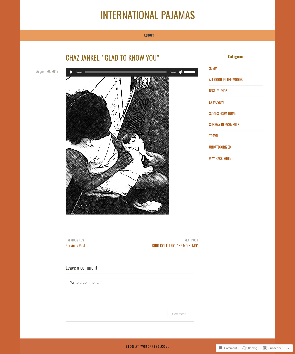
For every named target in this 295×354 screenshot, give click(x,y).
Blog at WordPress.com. (147, 346)
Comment (179, 314)
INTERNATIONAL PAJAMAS (147, 14)
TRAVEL (214, 135)
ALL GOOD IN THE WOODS (226, 79)
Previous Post (76, 243)
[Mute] (180, 72)
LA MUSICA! (216, 102)
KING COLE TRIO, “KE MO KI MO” (175, 243)
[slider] (190, 72)
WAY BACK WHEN (220, 158)
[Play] (71, 72)
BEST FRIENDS (218, 90)
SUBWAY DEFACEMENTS (224, 124)
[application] (132, 72)
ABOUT (149, 35)
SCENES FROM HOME (222, 113)
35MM (213, 68)
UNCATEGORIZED (220, 147)
